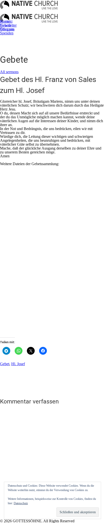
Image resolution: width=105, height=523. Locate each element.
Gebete (5, 25)
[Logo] (29, 6)
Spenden (6, 33)
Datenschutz (21, 503)
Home (5, 21)
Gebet (4, 364)
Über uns (7, 29)
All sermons (9, 72)
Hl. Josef (18, 364)
